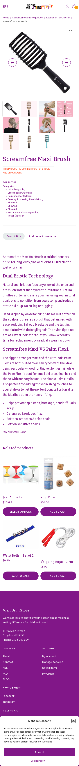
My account (49, 656)
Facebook (9, 695)
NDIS (5, 667)
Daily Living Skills (16, 189)
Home (6, 17)
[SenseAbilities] (39, 6)
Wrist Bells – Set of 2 (18, 555)
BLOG (6, 679)
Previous (12, 62)
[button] (73, 721)
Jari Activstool (14, 497)
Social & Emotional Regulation (27, 17)
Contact (8, 662)
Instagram (9, 701)
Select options (21, 511)
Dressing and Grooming (20, 192)
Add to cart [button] (58, 511)
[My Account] (67, 6)
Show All (12, 202)
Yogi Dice (47, 497)
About (6, 656)
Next (66, 62)
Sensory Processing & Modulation (25, 199)
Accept (39, 752)
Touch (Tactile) (16, 215)
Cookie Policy (38, 760)
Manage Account (52, 662)
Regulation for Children (58, 17)
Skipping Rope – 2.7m (56, 562)
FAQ (5, 673)
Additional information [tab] (43, 236)
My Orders (48, 673)
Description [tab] (13, 236)
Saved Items (50, 667)
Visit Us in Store (16, 610)
